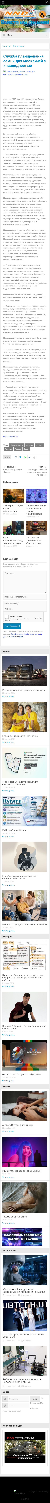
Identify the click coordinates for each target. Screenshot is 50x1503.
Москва (39, 445)
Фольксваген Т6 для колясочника (25, 1456)
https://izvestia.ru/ (10, 437)
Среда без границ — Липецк (12, 469)
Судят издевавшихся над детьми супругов (13, 540)
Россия (18, 449)
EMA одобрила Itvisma (14, 830)
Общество (18, 46)
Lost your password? (12, 1411)
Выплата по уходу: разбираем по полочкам (24, 924)
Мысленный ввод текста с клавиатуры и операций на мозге (24, 1290)
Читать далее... (8, 696)
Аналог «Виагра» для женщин (17, 1125)
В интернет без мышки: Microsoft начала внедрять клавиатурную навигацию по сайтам (23, 977)
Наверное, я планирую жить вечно (20, 736)
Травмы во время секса (14, 1216)
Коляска (29, 445)
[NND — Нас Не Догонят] (25, 14)
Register (35, 1408)
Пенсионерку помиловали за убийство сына (33, 540)
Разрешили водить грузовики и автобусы (23, 690)
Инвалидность (17, 445)
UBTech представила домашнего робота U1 (23, 1335)
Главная (6, 46)
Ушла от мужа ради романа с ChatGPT (22, 1171)
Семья (26, 449)
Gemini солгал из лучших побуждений (21, 1074)
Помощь (8, 449)
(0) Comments (26, 1295)
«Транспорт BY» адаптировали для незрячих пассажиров (20, 783)
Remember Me (36, 1403)
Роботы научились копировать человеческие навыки (22, 1380)
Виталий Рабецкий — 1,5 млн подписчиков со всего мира (23, 1027)
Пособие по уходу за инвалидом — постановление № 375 (20, 877)
